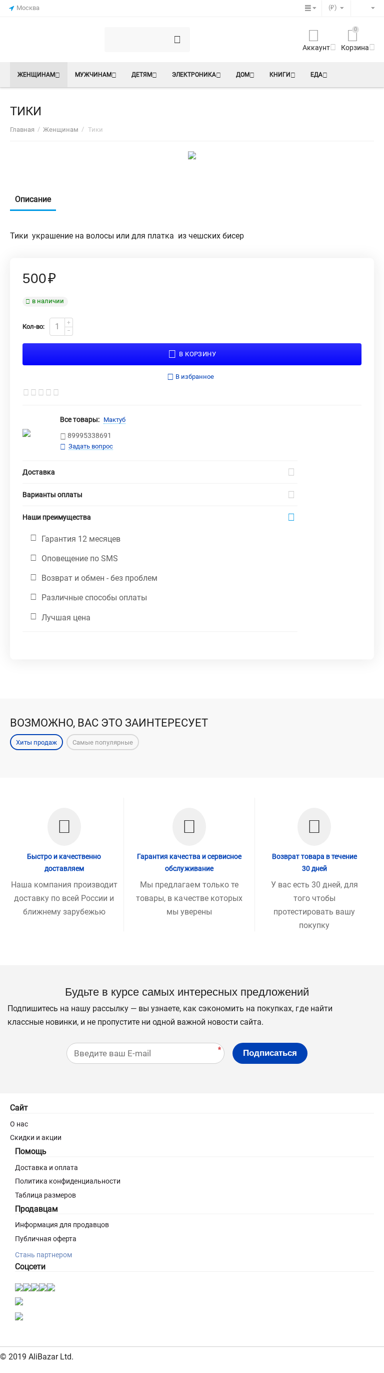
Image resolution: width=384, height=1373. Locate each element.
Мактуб (115, 419)
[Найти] (178, 40)
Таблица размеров (45, 1195)
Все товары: (80, 419)
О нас (19, 1124)
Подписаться (270, 1053)
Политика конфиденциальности (67, 1181)
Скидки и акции (36, 1137)
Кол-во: (33, 326)
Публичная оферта (45, 1239)
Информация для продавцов (62, 1225)
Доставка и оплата (46, 1168)
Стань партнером (43, 1255)
